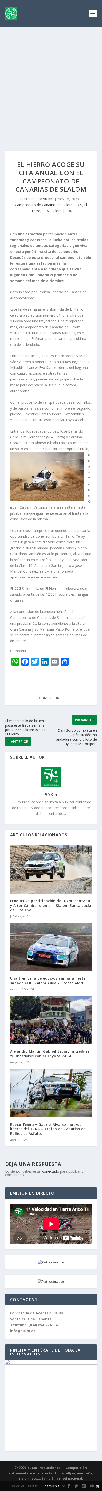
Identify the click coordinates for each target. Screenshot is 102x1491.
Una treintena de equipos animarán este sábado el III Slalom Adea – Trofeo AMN (48, 980)
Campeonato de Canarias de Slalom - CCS (48, 204)
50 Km (48, 199)
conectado (50, 1171)
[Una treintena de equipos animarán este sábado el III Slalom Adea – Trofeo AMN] (51, 947)
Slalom (56, 210)
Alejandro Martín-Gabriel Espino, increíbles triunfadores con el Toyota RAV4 (50, 1053)
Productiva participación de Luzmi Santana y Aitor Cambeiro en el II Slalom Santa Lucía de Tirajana (50, 905)
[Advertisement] (51, 80)
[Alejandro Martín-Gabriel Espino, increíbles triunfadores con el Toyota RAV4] (51, 1020)
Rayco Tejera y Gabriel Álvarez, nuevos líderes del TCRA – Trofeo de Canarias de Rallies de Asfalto (48, 1129)
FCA (45, 210)
